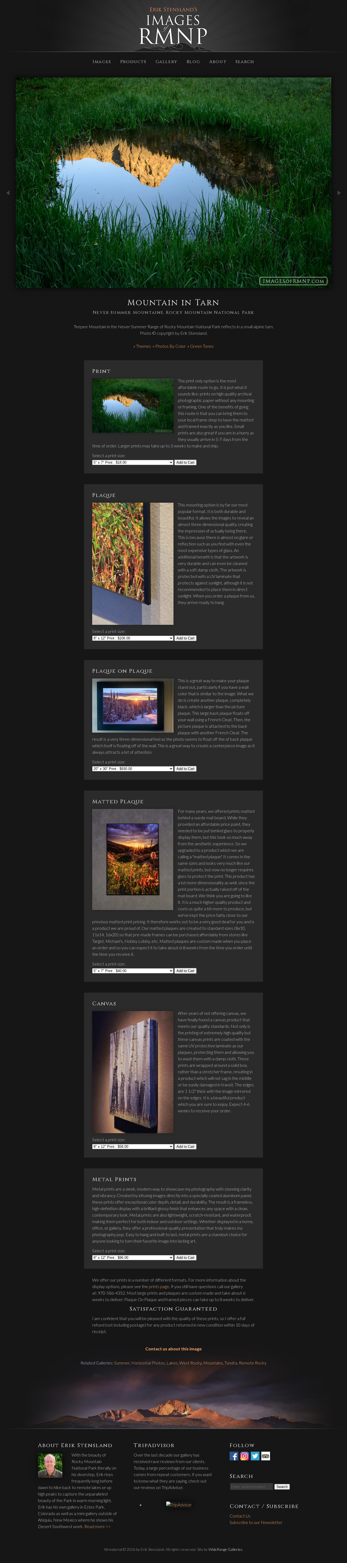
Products (133, 61)
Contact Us (240, 1515)
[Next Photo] (339, 210)
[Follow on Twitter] (256, 1457)
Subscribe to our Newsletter (256, 1522)
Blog (193, 61)
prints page (159, 1286)
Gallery (167, 61)
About (217, 61)
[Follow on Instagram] (245, 1457)
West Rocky (190, 1362)
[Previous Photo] (8, 210)
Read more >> (97, 1526)
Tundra (230, 1362)
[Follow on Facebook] (234, 1457)
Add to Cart (185, 462)
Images (102, 61)
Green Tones (202, 346)
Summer (122, 1362)
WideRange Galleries (225, 1549)
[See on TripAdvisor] (266, 1457)
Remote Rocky (252, 1362)
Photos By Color (170, 346)
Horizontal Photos (148, 1362)
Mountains (213, 1362)
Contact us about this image (173, 1348)
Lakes (172, 1362)
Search (245, 61)
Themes (143, 346)
